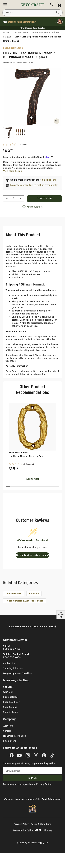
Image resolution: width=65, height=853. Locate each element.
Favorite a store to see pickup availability (34, 185)
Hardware (34, 593)
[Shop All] (5, 4)
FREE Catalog (10, 697)
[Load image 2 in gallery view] (20, 132)
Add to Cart (32, 478)
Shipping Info (49, 180)
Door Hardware (20, 32)
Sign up (32, 777)
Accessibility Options (24, 830)
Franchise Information (14, 736)
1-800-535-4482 (12, 649)
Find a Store (9, 741)
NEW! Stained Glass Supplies (32, 28)
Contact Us (9, 663)
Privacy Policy (43, 784)
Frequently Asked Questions (17, 673)
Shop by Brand (10, 712)
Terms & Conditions (41, 824)
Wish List (8, 692)
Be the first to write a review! (32, 555)
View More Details (12, 171)
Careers (7, 731)
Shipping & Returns (13, 668)
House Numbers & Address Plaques (24, 600)
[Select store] (52, 4)
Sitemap (48, 830)
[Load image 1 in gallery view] (8, 132)
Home (6, 32)
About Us (8, 726)
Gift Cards (8, 687)
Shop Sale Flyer (11, 702)
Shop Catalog (10, 707)
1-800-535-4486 (12, 657)
